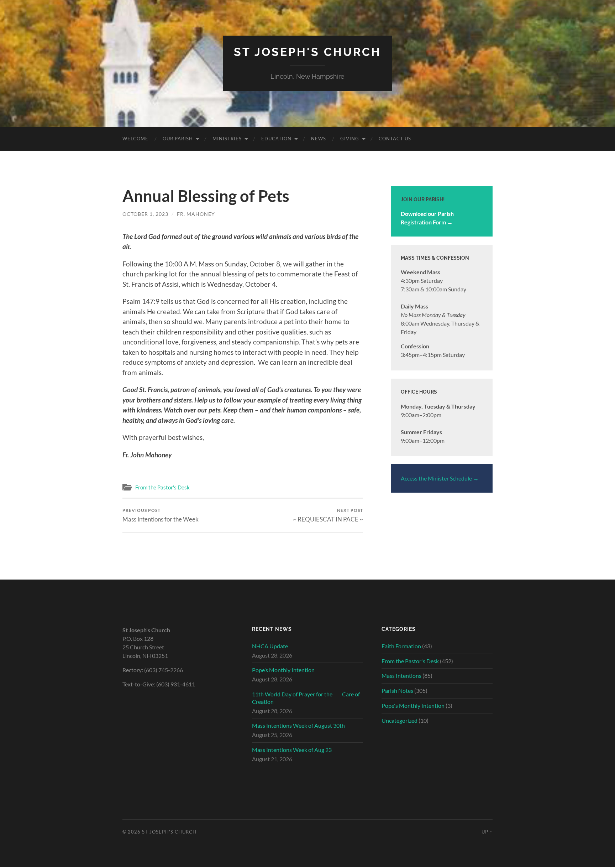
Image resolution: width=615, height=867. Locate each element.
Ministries (227, 138)
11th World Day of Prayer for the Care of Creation (306, 698)
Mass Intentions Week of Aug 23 (292, 749)
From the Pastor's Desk (162, 487)
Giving (349, 138)
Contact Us (395, 138)
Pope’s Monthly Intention (283, 669)
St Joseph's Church (307, 51)
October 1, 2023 (145, 214)
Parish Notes (397, 690)
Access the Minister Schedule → (440, 478)
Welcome (135, 138)
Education (276, 138)
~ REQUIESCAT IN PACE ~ (328, 515)
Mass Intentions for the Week (160, 515)
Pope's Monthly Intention (413, 705)
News (318, 138)
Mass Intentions (401, 675)
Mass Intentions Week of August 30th (298, 725)
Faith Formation (401, 646)
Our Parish (178, 138)
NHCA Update (270, 646)
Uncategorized (399, 720)
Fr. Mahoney (196, 214)
